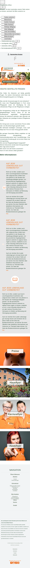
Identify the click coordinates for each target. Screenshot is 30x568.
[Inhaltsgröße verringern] (16, 41)
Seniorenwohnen (15, 497)
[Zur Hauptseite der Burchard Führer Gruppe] (15, 58)
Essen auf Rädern (15, 498)
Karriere (15, 502)
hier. (7, 213)
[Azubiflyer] (15, 446)
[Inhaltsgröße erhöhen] (19, 41)
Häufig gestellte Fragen (15, 485)
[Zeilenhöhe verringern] (13, 46)
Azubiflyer (15, 490)
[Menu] (28, 70)
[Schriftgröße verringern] (14, 43)
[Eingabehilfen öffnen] (2, 2)
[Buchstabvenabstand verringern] (18, 48)
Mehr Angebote (15, 494)
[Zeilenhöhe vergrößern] (15, 46)
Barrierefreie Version (16, 54)
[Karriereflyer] (15, 414)
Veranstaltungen (15, 480)
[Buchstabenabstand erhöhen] (20, 48)
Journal (15, 479)
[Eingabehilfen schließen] (4, 7)
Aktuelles (15, 476)
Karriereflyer (15, 489)
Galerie (15, 499)
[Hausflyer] (15, 382)
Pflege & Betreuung (15, 474)
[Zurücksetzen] (1, 7)
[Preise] (15, 351)
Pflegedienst (15, 496)
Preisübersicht (15, 487)
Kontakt (15, 505)
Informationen (15, 483)
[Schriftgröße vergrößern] (16, 43)
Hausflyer (15, 488)
